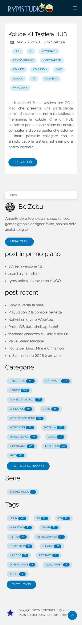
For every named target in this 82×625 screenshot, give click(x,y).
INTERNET (47, 555)
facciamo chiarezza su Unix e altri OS (38, 334)
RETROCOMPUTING (25, 418)
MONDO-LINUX (22, 436)
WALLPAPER (56, 564)
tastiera (51, 78)
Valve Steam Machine (26, 341)
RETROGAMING (49, 536)
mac (59, 69)
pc (34, 78)
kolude (18, 69)
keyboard (49, 51)
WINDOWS (20, 409)
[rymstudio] (36, 8)
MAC (16, 455)
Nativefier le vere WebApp (30, 320)
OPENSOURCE (21, 564)
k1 (31, 51)
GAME (50, 409)
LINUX (55, 436)
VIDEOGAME (21, 446)
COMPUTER (20, 546)
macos (18, 78)
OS (62, 518)
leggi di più (23, 162)
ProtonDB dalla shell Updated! (33, 327)
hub (18, 51)
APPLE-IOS (55, 446)
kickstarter (52, 60)
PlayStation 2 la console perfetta (35, 312)
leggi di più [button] (19, 241)
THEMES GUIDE (21, 492)
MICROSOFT (20, 427)
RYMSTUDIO (21, 381)
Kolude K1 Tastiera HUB (37, 34)
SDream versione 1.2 (25, 266)
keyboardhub (23, 60)
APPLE (16, 574)
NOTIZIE (18, 390)
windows (20, 87)
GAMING (50, 546)
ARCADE (18, 555)
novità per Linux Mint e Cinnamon (36, 348)
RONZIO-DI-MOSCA (25, 399)
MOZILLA (53, 427)
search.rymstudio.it (24, 274)
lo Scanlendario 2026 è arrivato (34, 356)
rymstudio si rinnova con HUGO (34, 281)
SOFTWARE (56, 381)
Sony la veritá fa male (26, 305)
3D (40, 518)
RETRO (17, 536)
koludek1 (40, 69)
